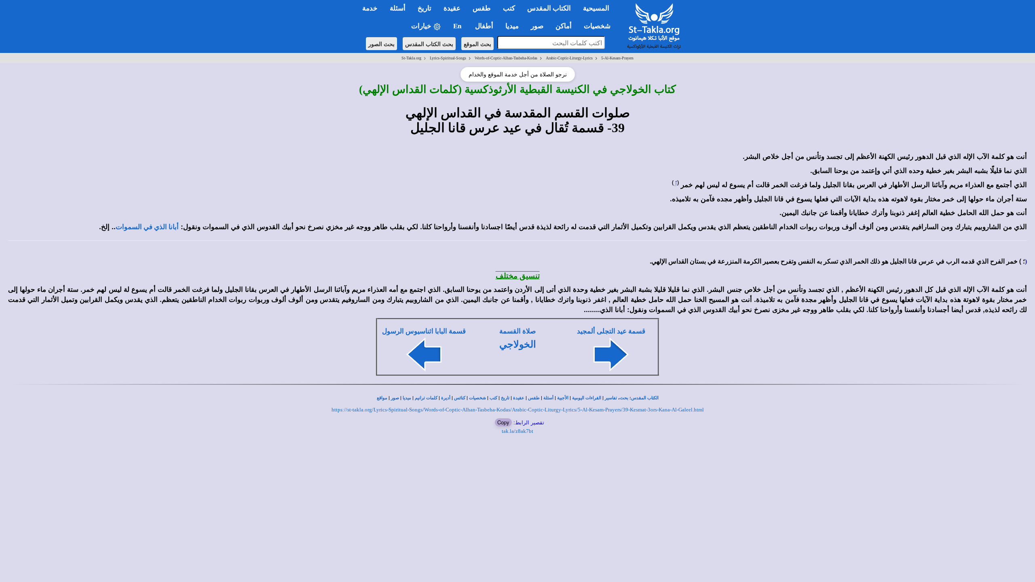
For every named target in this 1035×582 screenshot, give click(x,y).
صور (395, 398)
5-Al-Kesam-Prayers (617, 58)
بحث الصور (381, 44)
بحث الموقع (477, 44)
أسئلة (548, 398)
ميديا (407, 398)
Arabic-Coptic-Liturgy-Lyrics (569, 58)
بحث (624, 398)
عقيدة (518, 398)
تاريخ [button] (424, 8)
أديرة (445, 398)
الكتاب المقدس (645, 398)
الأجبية (562, 398)
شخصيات (477, 398)
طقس (534, 398)
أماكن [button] (564, 26)
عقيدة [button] (452, 8)
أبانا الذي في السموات (147, 227)
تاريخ (505, 398)
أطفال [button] (484, 26)
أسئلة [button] (398, 8)
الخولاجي (517, 344)
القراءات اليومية (586, 398)
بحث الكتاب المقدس (429, 44)
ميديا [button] (512, 26)
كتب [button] (509, 8)
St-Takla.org (411, 58)
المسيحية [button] (596, 8)
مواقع (382, 398)
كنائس (459, 398)
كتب (493, 398)
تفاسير (611, 398)
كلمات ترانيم (426, 398)
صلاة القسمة (517, 331)
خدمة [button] (370, 8)
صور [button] (537, 26)
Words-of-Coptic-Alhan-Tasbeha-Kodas (506, 58)
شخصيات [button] (599, 26)
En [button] (458, 26)
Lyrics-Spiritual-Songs (448, 58)
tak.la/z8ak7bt (517, 431)
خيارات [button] (422, 26)
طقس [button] (482, 8)
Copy (503, 422)
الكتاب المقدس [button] (549, 8)
